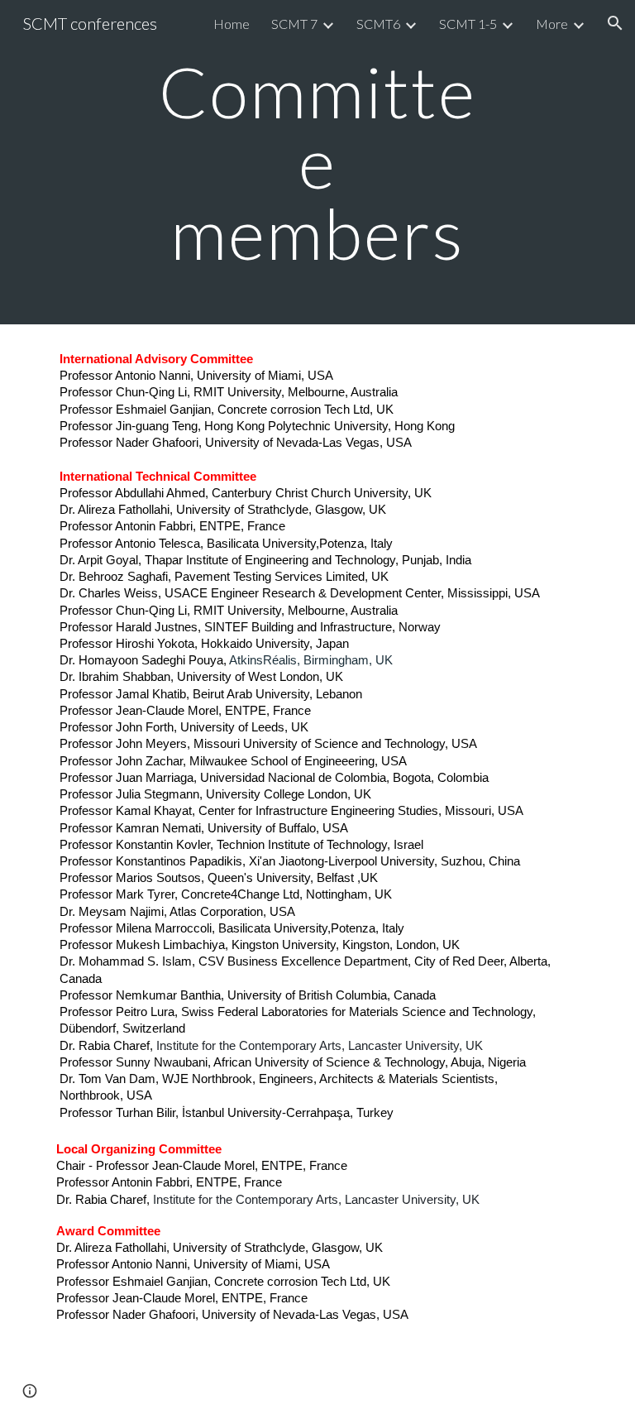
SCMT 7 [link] (294, 23)
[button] (615, 23)
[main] (317, 162)
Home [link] (231, 23)
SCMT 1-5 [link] (468, 23)
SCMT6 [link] (378, 23)
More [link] (552, 23)
